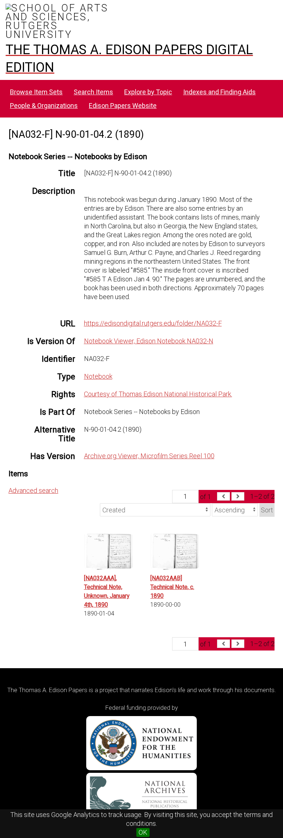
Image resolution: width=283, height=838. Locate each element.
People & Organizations (44, 105)
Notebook (98, 376)
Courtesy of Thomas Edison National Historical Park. (158, 394)
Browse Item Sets (36, 92)
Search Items (93, 92)
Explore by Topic (148, 92)
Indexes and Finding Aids (219, 92)
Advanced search (33, 490)
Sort (267, 510)
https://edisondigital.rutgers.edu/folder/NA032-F (153, 323)
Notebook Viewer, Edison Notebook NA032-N (148, 341)
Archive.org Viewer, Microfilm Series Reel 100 (149, 456)
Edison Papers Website (123, 105)
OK (143, 832)
